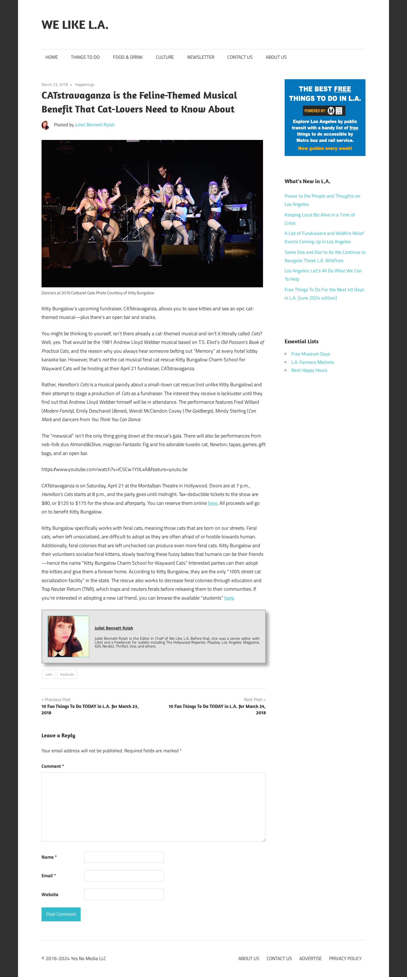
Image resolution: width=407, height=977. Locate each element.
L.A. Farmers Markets (312, 362)
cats (48, 674)
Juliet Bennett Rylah (95, 124)
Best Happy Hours (309, 370)
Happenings (84, 84)
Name (49, 857)
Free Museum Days (310, 353)
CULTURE (165, 57)
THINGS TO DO (85, 57)
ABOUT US (276, 57)
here (212, 503)
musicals (67, 674)
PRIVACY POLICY (345, 958)
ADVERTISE (310, 958)
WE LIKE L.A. (75, 24)
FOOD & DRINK (128, 57)
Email (49, 875)
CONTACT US (240, 57)
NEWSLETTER (200, 57)
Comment (53, 766)
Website (50, 894)
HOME (51, 57)
